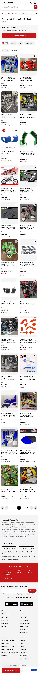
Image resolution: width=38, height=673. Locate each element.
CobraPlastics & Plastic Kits (26, 546)
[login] (31, 3)
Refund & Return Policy (8, 646)
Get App (34, 669)
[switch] (6, 43)
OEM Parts (4, 620)
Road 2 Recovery (25, 658)
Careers (22, 646)
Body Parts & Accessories (27, 14)
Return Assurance (7, 649)
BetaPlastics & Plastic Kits (9, 546)
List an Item (24, 614)
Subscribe (32, 591)
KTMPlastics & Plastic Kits (26, 552)
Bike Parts (4, 617)
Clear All (14, 50)
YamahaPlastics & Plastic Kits (10, 559)
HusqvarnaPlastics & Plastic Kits (9, 552)
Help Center (24, 640)
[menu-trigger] (2, 3)
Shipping (23, 629)
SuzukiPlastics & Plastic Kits (27, 556)
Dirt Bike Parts (13, 14)
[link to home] (9, 3)
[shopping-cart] (35, 3)
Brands (3, 626)
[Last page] (35, 508)
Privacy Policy (5, 643)
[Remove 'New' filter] (8, 51)
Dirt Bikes (5, 14)
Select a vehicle (19, 36)
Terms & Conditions (7, 640)
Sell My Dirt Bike (25, 623)
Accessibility (24, 655)
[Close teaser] (20, 668)
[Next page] (31, 508)
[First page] (2, 508)
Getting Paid (24, 620)
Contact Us (23, 652)
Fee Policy (4, 655)
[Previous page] (6, 508)
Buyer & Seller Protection (9, 652)
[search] (35, 7)
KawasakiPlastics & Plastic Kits (10, 556)
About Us (23, 649)
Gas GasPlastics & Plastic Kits (10, 549)
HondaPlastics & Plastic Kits (27, 549)
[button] (11, 670)
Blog (21, 643)
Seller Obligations (25, 626)
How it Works (24, 617)
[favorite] (16, 56)
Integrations (24, 632)
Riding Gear (5, 614)
